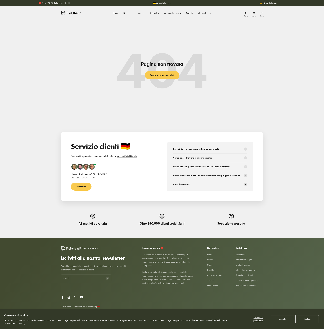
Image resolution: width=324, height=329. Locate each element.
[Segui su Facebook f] (62, 297)
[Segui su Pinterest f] (75, 297)
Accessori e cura (171, 13)
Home (115, 13)
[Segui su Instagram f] (69, 297)
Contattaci (81, 186)
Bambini (153, 13)
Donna (126, 13)
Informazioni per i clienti (246, 285)
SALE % (189, 13)
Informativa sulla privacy (14, 323)
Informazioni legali (244, 259)
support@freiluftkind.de (127, 156)
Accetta (282, 319)
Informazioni (203, 13)
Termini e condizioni (244, 275)
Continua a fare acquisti (162, 75)
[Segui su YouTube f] (82, 297)
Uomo (139, 13)
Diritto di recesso (243, 264)
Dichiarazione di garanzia (247, 280)
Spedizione (241, 254)
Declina (307, 319)
